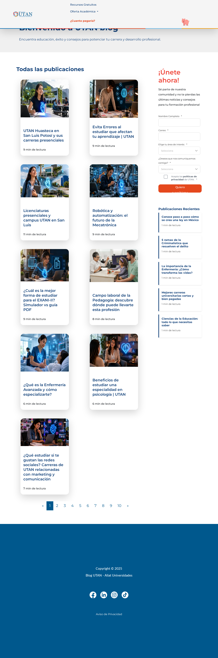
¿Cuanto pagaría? (82, 20)
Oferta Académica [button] (83, 11)
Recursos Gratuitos (83, 4)
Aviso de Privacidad (109, 614)
